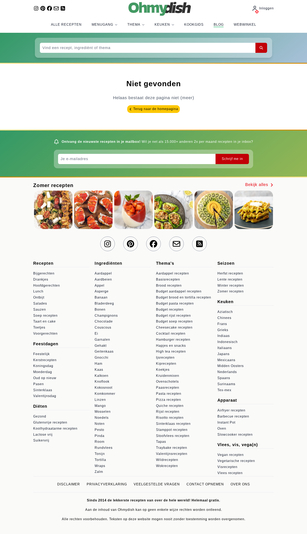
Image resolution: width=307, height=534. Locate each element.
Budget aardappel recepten (179, 291)
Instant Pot (226, 422)
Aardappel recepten (172, 273)
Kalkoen (101, 375)
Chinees (224, 318)
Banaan (101, 297)
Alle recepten (66, 24)
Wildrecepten (167, 460)
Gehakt (101, 345)
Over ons (240, 484)
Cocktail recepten (170, 333)
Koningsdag (43, 366)
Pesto (99, 430)
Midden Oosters (230, 366)
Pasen (38, 384)
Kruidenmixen (167, 375)
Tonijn (100, 454)
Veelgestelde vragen (157, 484)
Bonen (100, 309)
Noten (100, 423)
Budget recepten (170, 309)
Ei (96, 333)
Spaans (223, 378)
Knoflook (102, 381)
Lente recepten (229, 279)
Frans (222, 324)
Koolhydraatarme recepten (55, 428)
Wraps (100, 466)
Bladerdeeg (104, 303)
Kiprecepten (166, 363)
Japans (223, 354)
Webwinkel (245, 24)
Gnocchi (101, 357)
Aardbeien (103, 279)
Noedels (102, 417)
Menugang (102, 24)
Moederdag (42, 372)
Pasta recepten (168, 393)
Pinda (99, 436)
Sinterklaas (42, 390)
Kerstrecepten (45, 360)
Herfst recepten (230, 273)
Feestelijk (41, 354)
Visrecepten (227, 467)
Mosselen (103, 411)
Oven (221, 428)
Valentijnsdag (44, 396)
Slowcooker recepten (235, 434)
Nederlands (227, 372)
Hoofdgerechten (46, 285)
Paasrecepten (167, 387)
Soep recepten (45, 315)
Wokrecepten (167, 466)
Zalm (99, 471)
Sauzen (39, 309)
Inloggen (266, 8)
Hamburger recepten (173, 339)
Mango (100, 405)
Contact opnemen (205, 484)
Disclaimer (68, 484)
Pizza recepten (168, 399)
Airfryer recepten (231, 410)
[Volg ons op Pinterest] (43, 8)
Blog (219, 24)
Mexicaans (226, 360)
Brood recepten (169, 285)
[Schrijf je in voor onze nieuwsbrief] (56, 8)
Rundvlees (104, 447)
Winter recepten (230, 285)
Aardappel (103, 273)
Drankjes (40, 279)
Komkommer (105, 393)
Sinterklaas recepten (173, 423)
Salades (40, 303)
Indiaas (223, 336)
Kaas (99, 369)
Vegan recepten (230, 455)
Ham (98, 363)
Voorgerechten (45, 333)
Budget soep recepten (174, 321)
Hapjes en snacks (171, 345)
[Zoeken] (261, 48)
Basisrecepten (168, 279)
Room (99, 441)
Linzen (100, 399)
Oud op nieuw (44, 378)
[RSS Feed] (63, 8)
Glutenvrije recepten (50, 422)
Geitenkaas (104, 351)
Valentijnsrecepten (171, 454)
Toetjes (39, 327)
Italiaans (224, 348)
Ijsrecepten (165, 357)
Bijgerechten (44, 273)
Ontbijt (38, 297)
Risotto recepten (170, 417)
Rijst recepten (167, 411)
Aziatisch (225, 312)
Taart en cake (44, 321)
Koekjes (163, 369)
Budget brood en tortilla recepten (183, 297)
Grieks (222, 330)
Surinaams (226, 384)
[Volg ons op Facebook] (49, 8)
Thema (133, 24)
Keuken (162, 24)
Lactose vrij (43, 434)
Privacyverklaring (107, 484)
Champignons (106, 315)
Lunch (38, 291)
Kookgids (194, 24)
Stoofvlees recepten (172, 436)
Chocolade (104, 321)
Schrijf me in (232, 159)
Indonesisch (227, 342)
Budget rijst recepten (173, 315)
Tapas (161, 441)
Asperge (102, 291)
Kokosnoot (103, 387)
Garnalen (102, 339)
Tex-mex (224, 390)
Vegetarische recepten (236, 461)
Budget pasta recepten (175, 303)
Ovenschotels (167, 381)
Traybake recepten (171, 447)
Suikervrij (41, 440)
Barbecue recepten (233, 416)
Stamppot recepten (172, 430)
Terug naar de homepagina (155, 109)
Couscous (103, 327)
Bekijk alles (257, 184)
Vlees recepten (230, 473)
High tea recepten (171, 351)
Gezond (39, 416)
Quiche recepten (170, 405)
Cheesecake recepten (174, 327)
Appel (99, 285)
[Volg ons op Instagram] (36, 8)
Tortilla (100, 460)
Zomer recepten (230, 291)
